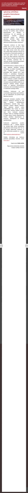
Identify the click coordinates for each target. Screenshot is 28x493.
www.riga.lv (6, 140)
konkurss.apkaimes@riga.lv (13, 134)
